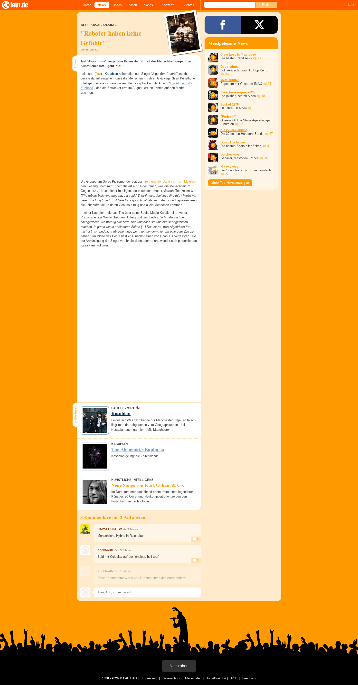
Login (352, 4)
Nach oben (179, 666)
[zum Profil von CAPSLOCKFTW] (85, 529)
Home (87, 5)
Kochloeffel (105, 550)
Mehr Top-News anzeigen (230, 183)
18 (263, 96)
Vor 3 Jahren (130, 529)
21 (259, 58)
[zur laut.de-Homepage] (19, 5)
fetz (98, 74)
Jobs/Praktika (216, 678)
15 (266, 158)
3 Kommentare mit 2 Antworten (112, 517)
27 (269, 84)
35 (227, 74)
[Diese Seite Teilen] (223, 25)
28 (241, 124)
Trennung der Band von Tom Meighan (169, 181)
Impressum (150, 678)
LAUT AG (130, 678)
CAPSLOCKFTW (109, 529)
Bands (117, 5)
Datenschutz (171, 678)
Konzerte (168, 5)
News (102, 5)
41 (269, 146)
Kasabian (111, 74)
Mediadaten (193, 678)
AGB (234, 678)
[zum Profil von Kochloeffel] (85, 550)
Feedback (249, 678)
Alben (133, 5)
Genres (189, 5)
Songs (148, 5)
